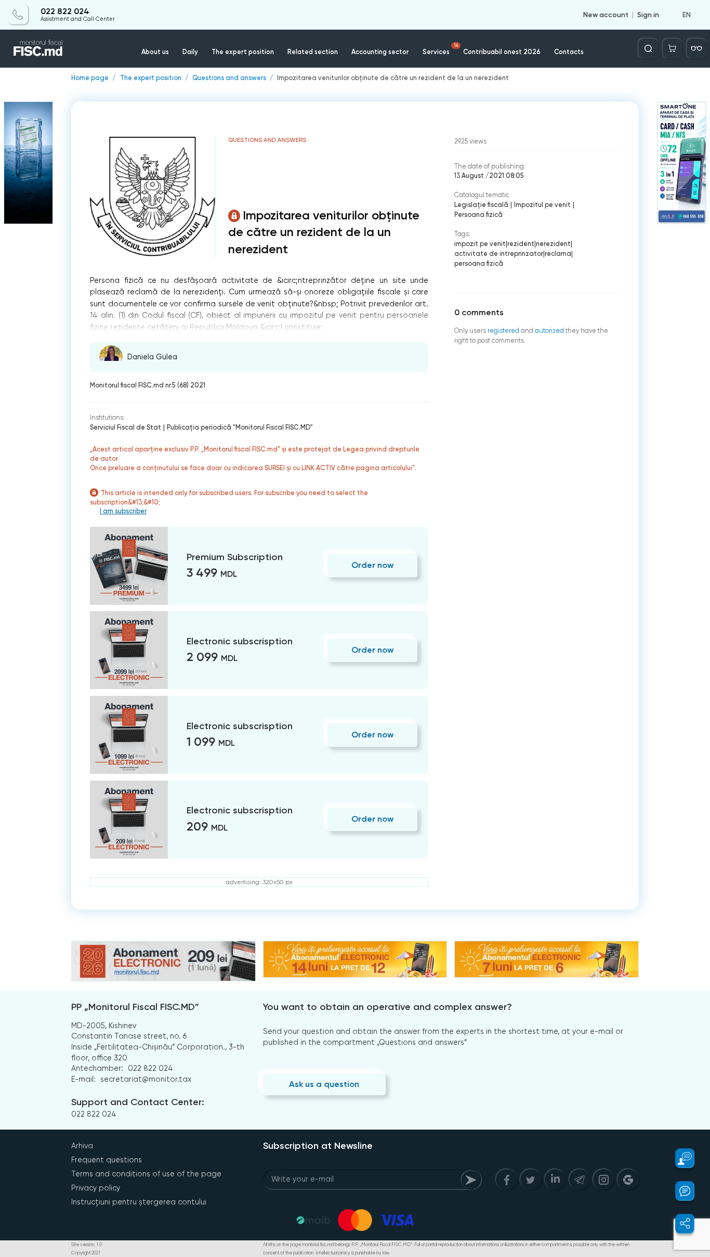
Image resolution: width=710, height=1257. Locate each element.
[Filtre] (696, 48)
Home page (90, 78)
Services (440, 49)
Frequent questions (106, 1160)
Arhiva (82, 1146)
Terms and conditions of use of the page (146, 1174)
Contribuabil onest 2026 (502, 52)
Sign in (648, 14)
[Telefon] (18, 14)
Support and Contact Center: (137, 1102)
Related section (312, 52)
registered (503, 330)
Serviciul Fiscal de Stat (125, 427)
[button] (679, 1158)
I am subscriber (123, 511)
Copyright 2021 (85, 1252)
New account (605, 14)
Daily (190, 52)
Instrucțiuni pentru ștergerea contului (138, 1202)
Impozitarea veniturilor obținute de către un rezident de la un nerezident (393, 78)
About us (155, 52)
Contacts (569, 52)
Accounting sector (380, 52)
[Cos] (672, 48)
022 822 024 (65, 11)
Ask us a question (324, 1084)
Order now (372, 565)
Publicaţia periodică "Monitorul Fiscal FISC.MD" (240, 427)
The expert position (243, 52)
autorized (549, 330)
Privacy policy (95, 1188)
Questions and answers (229, 78)
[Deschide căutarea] (648, 48)
